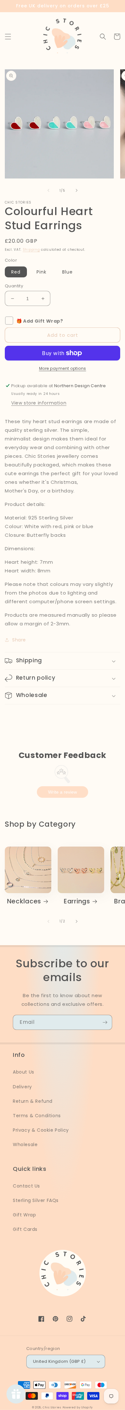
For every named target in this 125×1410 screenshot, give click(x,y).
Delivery (22, 1087)
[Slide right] (77, 190)
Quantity (14, 286)
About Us (23, 1072)
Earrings (77, 901)
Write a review (62, 792)
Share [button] (19, 640)
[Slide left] (48, 190)
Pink (41, 272)
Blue (67, 272)
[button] (8, 37)
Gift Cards (25, 1229)
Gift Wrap (24, 1215)
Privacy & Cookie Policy (41, 1130)
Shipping (31, 249)
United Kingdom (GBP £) (59, 1361)
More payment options (62, 368)
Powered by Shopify (78, 1407)
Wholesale (25, 1144)
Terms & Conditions (37, 1115)
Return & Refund (33, 1101)
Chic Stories (52, 1407)
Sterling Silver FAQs (36, 1200)
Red (16, 272)
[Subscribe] (105, 1022)
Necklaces (24, 901)
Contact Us (26, 1186)
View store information (38, 403)
